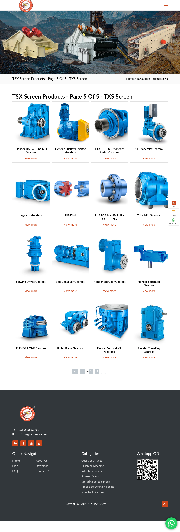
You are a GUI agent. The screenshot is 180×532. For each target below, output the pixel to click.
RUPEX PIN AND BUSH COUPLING (109, 217)
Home (130, 78)
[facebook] (23, 443)
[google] (39, 443)
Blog (15, 466)
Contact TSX (43, 471)
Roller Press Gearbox (70, 348)
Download (42, 466)
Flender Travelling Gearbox (149, 350)
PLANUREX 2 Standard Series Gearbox (109, 151)
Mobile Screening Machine (97, 486)
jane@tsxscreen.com (34, 434)
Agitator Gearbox (31, 215)
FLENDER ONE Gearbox (31, 348)
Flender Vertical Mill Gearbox (109, 350)
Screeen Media (90, 476)
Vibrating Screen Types (95, 481)
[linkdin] (15, 443)
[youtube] (31, 443)
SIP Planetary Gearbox (149, 149)
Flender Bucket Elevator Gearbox (70, 151)
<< (75, 371)
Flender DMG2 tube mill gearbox (31, 151)
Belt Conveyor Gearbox (70, 281)
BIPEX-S (70, 215)
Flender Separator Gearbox (149, 283)
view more (31, 158)
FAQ (15, 471)
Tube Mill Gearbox (148, 215)
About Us (41, 460)
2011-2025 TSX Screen (93, 504)
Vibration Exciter (91, 471)
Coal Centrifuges (91, 460)
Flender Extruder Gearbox (109, 281)
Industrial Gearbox (92, 492)
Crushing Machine (92, 466)
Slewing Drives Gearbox (31, 281)
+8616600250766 (28, 430)
